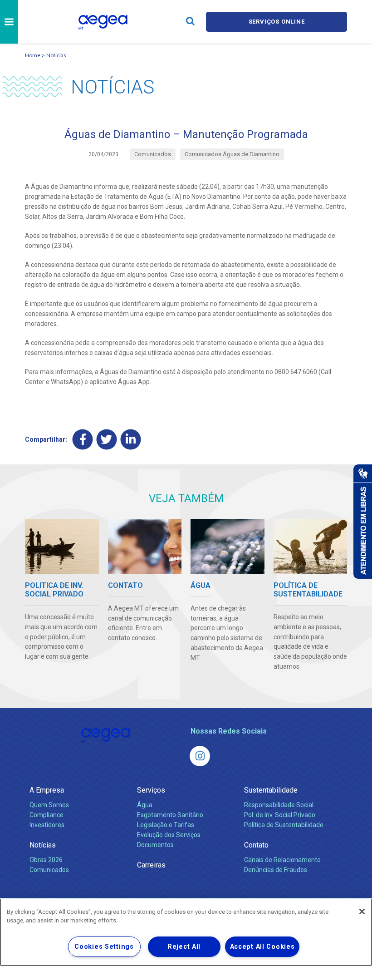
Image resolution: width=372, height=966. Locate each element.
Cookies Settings (104, 947)
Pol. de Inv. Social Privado (279, 814)
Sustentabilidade (271, 790)
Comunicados (49, 869)
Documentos (155, 844)
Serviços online (277, 21)
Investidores (46, 824)
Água (144, 804)
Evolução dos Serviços (169, 834)
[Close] (362, 912)
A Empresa (46, 790)
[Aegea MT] (200, 756)
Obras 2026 (46, 859)
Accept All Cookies (262, 947)
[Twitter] (107, 439)
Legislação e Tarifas (165, 824)
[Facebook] (83, 439)
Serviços (151, 790)
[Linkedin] (131, 439)
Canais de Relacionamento (282, 859)
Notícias (56, 55)
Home (32, 55)
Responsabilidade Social (278, 804)
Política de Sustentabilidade (283, 824)
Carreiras (151, 865)
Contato (256, 845)
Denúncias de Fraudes (275, 869)
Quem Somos (49, 804)
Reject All (184, 947)
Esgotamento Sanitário (170, 814)
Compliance (46, 814)
